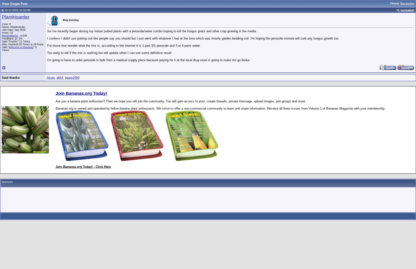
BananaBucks (10, 35)
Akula (51, 77)
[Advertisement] (208, 200)
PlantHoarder (15, 17)
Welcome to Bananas (21, 47)
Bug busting (407, 3)
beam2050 (72, 77)
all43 (60, 77)
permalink (407, 10)
